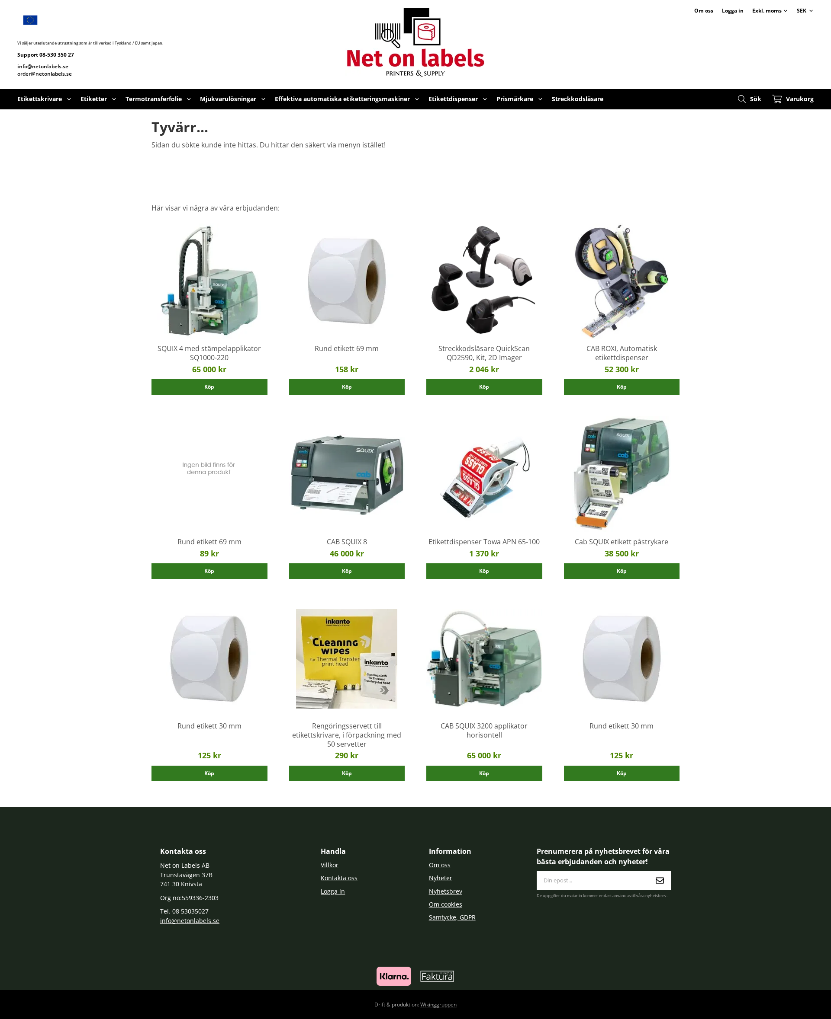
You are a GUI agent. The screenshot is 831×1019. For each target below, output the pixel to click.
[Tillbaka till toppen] (667, 1007)
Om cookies (445, 904)
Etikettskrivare (39, 99)
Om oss (703, 10)
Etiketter (94, 99)
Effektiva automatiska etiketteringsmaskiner (342, 99)
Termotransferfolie (154, 99)
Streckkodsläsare (577, 99)
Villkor (329, 865)
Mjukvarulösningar (228, 99)
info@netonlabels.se (189, 921)
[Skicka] (660, 880)
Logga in (733, 10)
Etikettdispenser (453, 99)
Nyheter (440, 878)
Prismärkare (514, 99)
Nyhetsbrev (445, 891)
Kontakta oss (339, 878)
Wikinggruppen (438, 1004)
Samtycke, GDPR (452, 917)
